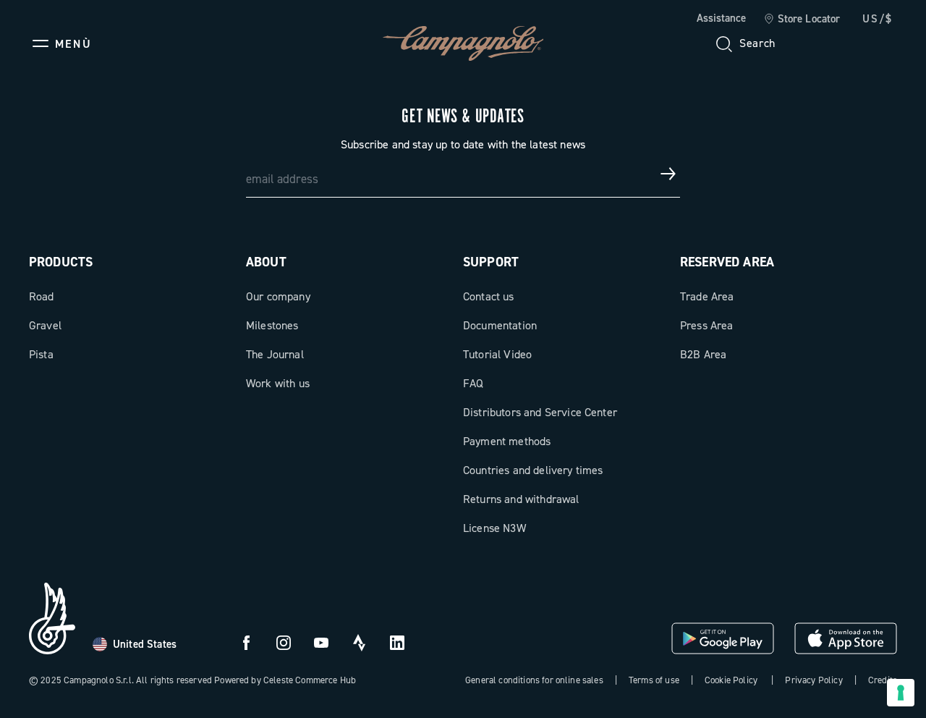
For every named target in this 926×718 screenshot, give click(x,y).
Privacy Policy (813, 680)
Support (491, 262)
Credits (882, 680)
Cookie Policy (731, 680)
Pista (41, 354)
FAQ (473, 383)
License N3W (494, 528)
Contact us (488, 296)
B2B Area (703, 354)
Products (61, 262)
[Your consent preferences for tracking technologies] (900, 692)
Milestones (272, 325)
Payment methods (507, 441)
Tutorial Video (497, 354)
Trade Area (707, 296)
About (266, 262)
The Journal (275, 354)
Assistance (721, 18)
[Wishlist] (816, 43)
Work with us (278, 383)
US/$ (877, 19)
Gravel (45, 325)
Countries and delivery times (533, 470)
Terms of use (654, 680)
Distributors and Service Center (540, 412)
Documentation (500, 325)
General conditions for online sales (534, 680)
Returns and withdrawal (521, 499)
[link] (802, 19)
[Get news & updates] (668, 173)
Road (41, 296)
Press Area (707, 325)
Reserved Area (727, 262)
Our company (278, 296)
